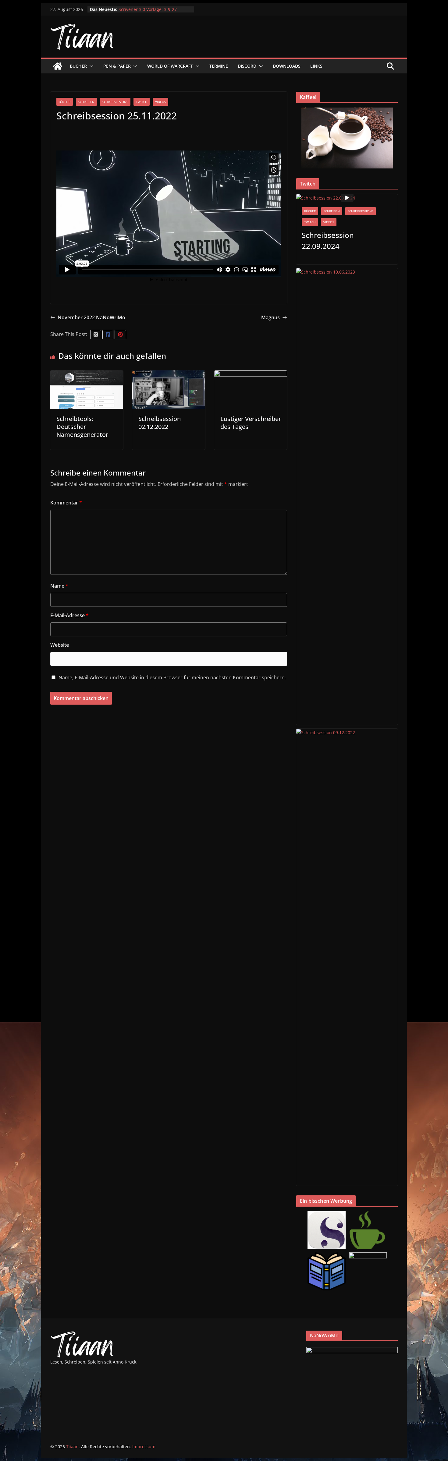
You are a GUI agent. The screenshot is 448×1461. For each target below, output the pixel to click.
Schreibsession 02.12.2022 (159, 423)
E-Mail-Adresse (69, 615)
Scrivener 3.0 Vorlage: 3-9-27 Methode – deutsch (148, 12)
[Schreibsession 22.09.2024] (347, 198)
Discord (247, 66)
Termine (218, 66)
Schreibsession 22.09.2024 (328, 240)
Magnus (270, 317)
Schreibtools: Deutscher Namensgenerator (82, 427)
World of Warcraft (170, 66)
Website (59, 645)
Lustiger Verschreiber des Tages (250, 423)
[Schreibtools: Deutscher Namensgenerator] (86, 374)
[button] (90, 66)
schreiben (86, 102)
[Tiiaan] (57, 66)
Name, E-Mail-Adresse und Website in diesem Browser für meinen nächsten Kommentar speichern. (172, 677)
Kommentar (66, 502)
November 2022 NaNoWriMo (91, 317)
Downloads (286, 66)
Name (59, 585)
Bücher (78, 66)
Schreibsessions (115, 102)
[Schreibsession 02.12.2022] (168, 374)
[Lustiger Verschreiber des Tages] (250, 374)
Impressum (143, 1446)
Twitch (141, 102)
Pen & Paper (117, 66)
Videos (160, 102)
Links (316, 66)
